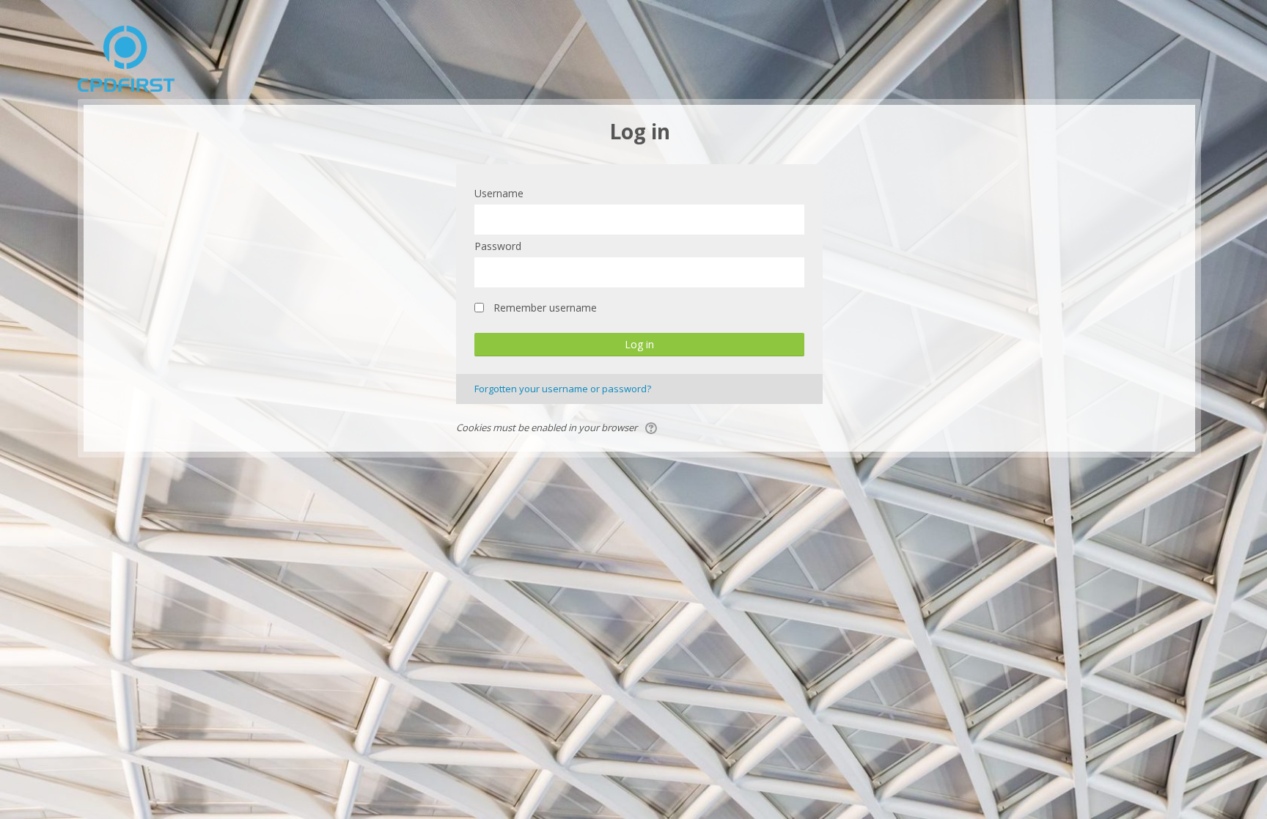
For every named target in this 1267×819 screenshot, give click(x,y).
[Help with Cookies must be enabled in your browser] (652, 427)
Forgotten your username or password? (562, 388)
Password (497, 246)
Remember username (545, 308)
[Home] (126, 57)
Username (499, 193)
